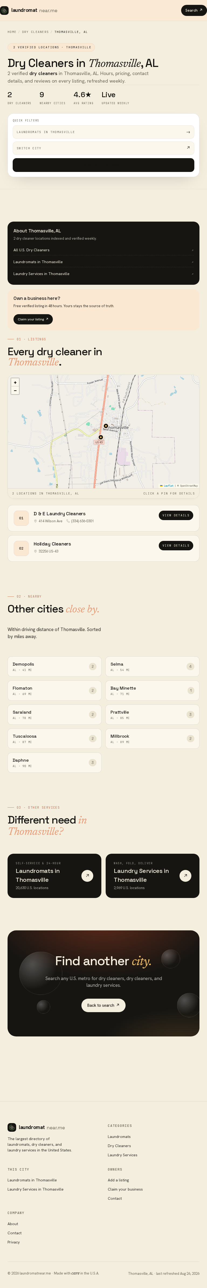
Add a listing (118, 1180)
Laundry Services (122, 1155)
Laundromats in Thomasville (32, 1180)
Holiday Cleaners (52, 544)
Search (194, 10)
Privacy (14, 1242)
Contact (115, 1198)
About (13, 1223)
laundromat (34, 10)
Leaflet (168, 485)
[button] (106, 426)
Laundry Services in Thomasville (36, 1189)
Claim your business (125, 1189)
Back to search (103, 1005)
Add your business (103, 164)
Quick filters (26, 120)
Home (12, 32)
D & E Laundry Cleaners (60, 513)
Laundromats (119, 1136)
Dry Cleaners (35, 32)
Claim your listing (33, 319)
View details (176, 515)
